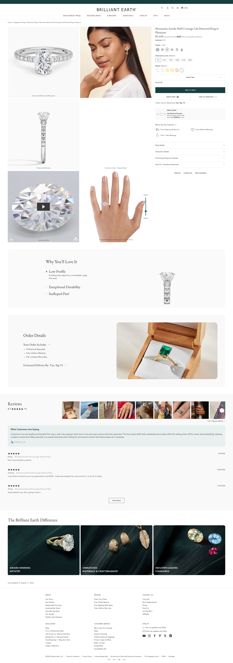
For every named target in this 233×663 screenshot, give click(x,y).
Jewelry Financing (100, 634)
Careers (48, 643)
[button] (190, 145)
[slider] (146, 211)
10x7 (171, 60)
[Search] (161, 8)
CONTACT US (148, 595)
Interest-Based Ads (101, 656)
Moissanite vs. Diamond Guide (57, 637)
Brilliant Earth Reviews (54, 617)
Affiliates (146, 614)
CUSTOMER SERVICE (102, 624)
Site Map (171, 656)
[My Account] (167, 8)
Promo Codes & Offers (102, 640)
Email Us (146, 608)
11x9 (183, 60)
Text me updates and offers (156, 627)
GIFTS (155, 16)
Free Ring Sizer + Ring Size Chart (58, 640)
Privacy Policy (87, 656)
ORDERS (97, 595)
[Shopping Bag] (177, 8)
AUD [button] (109, 659)
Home (10, 22)
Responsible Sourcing (53, 605)
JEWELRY (143, 16)
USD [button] (124, 659)
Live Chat (146, 599)
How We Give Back (53, 611)
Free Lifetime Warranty (36, 353)
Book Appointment (150, 602)
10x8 (177, 60)
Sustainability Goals (53, 608)
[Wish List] (172, 8)
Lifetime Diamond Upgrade (104, 637)
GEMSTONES (128, 16)
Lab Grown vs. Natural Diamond (58, 634)
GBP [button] (119, 659)
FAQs (96, 631)
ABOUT (167, 16)
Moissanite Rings (32, 22)
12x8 (189, 60)
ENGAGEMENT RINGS (72, 16)
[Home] (116, 9)
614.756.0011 (147, 611)
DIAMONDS (111, 16)
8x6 (158, 60)
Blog (47, 628)
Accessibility (98, 646)
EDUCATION (50, 624)
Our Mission (50, 602)
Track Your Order (100, 599)
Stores (145, 605)
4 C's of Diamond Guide (55, 631)
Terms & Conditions (72, 656)
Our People (50, 614)
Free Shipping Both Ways (103, 605)
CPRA (163, 656)
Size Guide (158, 82)
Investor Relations (52, 646)
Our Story (49, 599)
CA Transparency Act (152, 656)
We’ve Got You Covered (103, 628)
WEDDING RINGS (94, 16)
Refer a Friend (99, 643)
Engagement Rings (19, 22)
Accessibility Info (100, 649)
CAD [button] (114, 659)
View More (116, 501)
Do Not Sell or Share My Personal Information (126, 656)
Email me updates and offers (156, 631)
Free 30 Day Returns (101, 602)
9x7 (164, 60)
